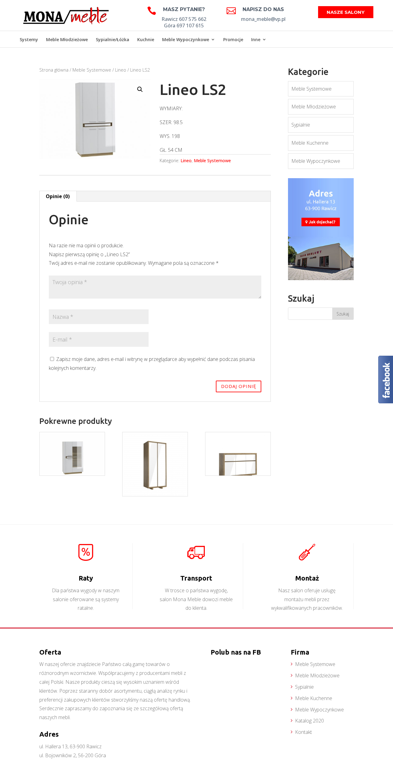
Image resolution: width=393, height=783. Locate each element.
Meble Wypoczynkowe (185, 39)
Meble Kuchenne (310, 142)
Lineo (120, 70)
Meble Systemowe (91, 70)
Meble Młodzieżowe (67, 39)
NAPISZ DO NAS (263, 9)
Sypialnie (300, 124)
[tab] (58, 196)
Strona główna (53, 70)
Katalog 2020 (309, 720)
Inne (255, 39)
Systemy (29, 39)
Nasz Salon (357, 40)
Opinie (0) (58, 196)
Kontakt (303, 732)
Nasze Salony (345, 12)
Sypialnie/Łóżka (112, 39)
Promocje (233, 39)
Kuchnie (145, 39)
